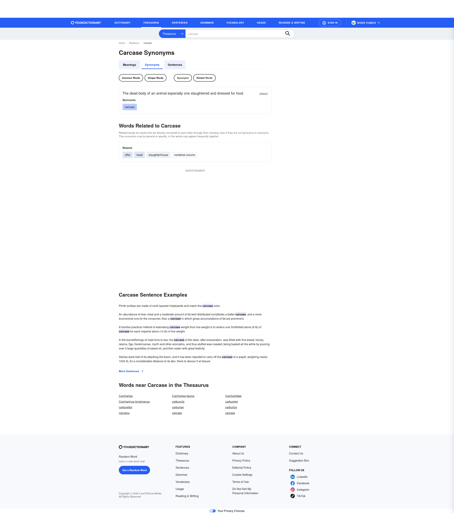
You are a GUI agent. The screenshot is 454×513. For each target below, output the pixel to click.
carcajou (124, 413)
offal (127, 155)
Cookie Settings (242, 475)
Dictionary (182, 453)
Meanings (129, 65)
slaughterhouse (158, 155)
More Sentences (129, 371)
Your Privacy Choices (231, 511)
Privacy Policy (241, 460)
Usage (180, 489)
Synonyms (152, 65)
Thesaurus (169, 34)
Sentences (175, 65)
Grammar (181, 475)
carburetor (231, 401)
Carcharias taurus (183, 396)
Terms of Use (240, 482)
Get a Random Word (134, 470)
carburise (178, 407)
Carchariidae (233, 396)
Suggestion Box (299, 460)
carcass (130, 107)
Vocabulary (183, 482)
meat (139, 155)
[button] (330, 22)
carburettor (125, 407)
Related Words (204, 77)
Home (122, 42)
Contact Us (296, 453)
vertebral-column (184, 155)
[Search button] (289, 34)
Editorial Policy (241, 467)
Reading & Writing (187, 496)
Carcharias (126, 396)
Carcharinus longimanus (134, 401)
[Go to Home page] (86, 22)
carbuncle (178, 401)
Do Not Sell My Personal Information (245, 491)
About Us (238, 453)
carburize (231, 407)
